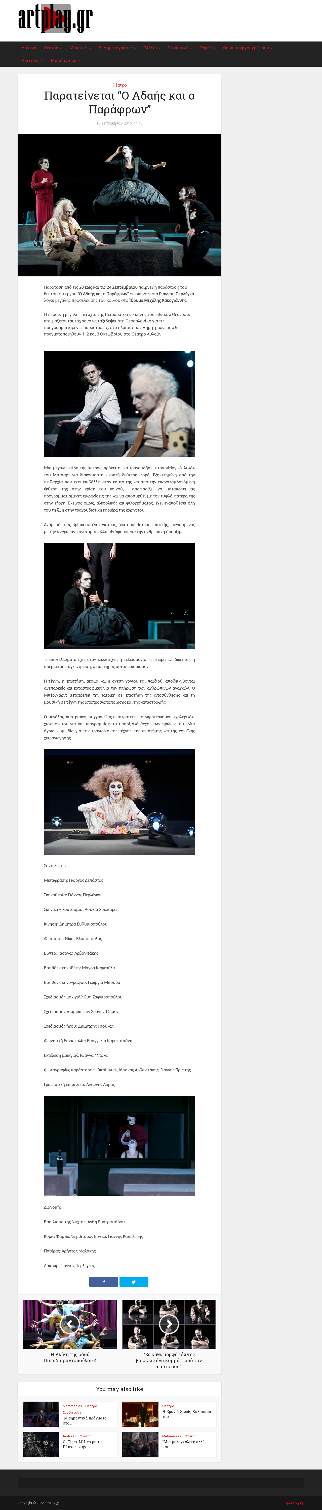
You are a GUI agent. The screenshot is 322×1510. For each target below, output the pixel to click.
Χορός (206, 47)
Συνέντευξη (72, 1412)
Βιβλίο (150, 47)
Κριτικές (30, 60)
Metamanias (63, 60)
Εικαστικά (178, 47)
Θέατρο (51, 47)
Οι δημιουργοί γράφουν (246, 47)
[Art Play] (55, 18)
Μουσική (78, 47)
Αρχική (28, 47)
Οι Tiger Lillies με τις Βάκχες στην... (83, 1444)
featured (69, 1436)
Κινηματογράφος (116, 47)
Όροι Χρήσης (294, 1503)
